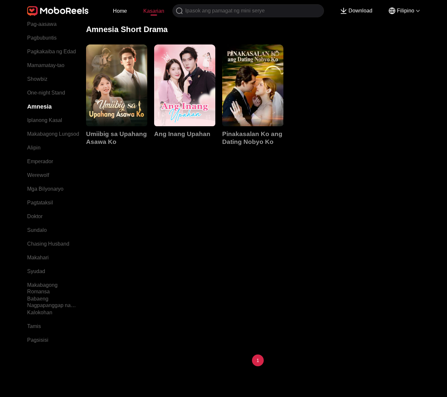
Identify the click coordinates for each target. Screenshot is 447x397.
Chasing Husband (48, 244)
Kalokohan (39, 312)
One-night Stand (46, 92)
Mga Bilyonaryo (45, 189)
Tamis (34, 326)
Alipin (34, 147)
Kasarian (153, 11)
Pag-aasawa (42, 24)
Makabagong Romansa (42, 288)
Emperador (40, 161)
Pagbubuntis (42, 38)
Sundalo (37, 230)
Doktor (35, 216)
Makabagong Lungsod (53, 134)
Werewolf (38, 175)
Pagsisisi (37, 340)
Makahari (38, 257)
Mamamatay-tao (45, 65)
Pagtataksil (40, 202)
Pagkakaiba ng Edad (51, 51)
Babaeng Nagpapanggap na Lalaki (49, 302)
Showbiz (37, 79)
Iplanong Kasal (44, 120)
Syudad (36, 271)
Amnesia (39, 106)
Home (120, 11)
